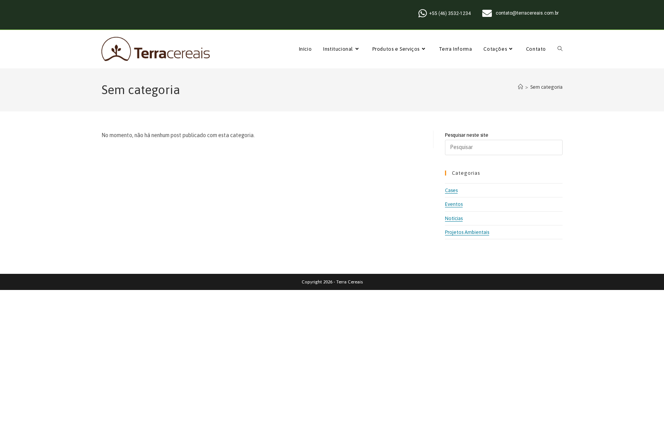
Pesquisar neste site (466, 135)
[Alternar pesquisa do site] (560, 49)
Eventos (454, 204)
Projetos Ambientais (467, 232)
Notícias (454, 218)
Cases (451, 190)
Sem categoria (546, 87)
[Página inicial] (520, 87)
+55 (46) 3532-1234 (450, 13)
